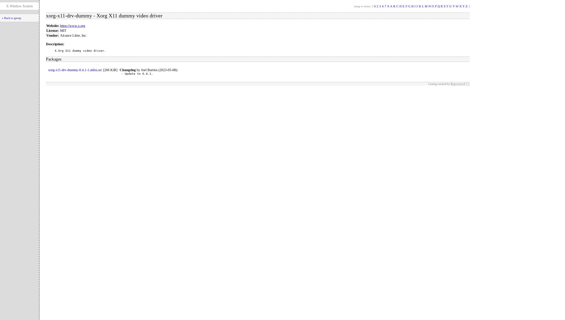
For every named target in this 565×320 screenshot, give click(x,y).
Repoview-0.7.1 (460, 84)
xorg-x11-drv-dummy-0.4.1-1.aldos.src (75, 70)
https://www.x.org (72, 26)
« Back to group (11, 18)
